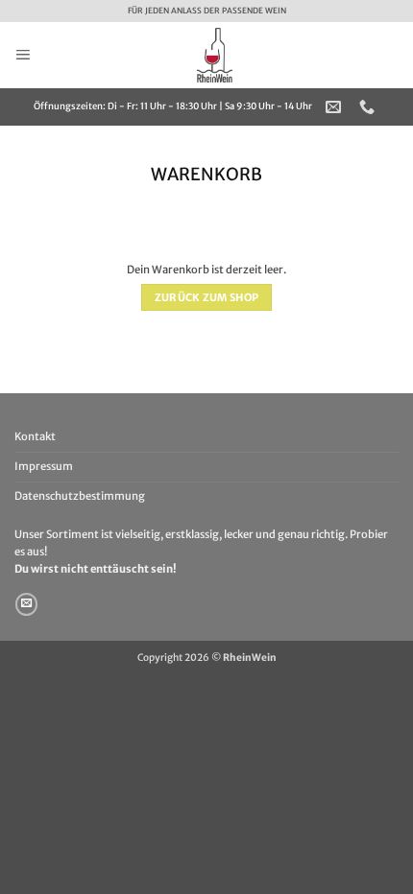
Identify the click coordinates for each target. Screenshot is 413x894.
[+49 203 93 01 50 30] (369, 107)
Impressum (43, 466)
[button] (22, 54)
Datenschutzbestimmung (79, 496)
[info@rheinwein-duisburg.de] (336, 107)
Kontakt (35, 436)
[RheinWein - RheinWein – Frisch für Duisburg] (214, 55)
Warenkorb (206, 174)
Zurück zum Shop (207, 297)
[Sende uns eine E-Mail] (26, 604)
